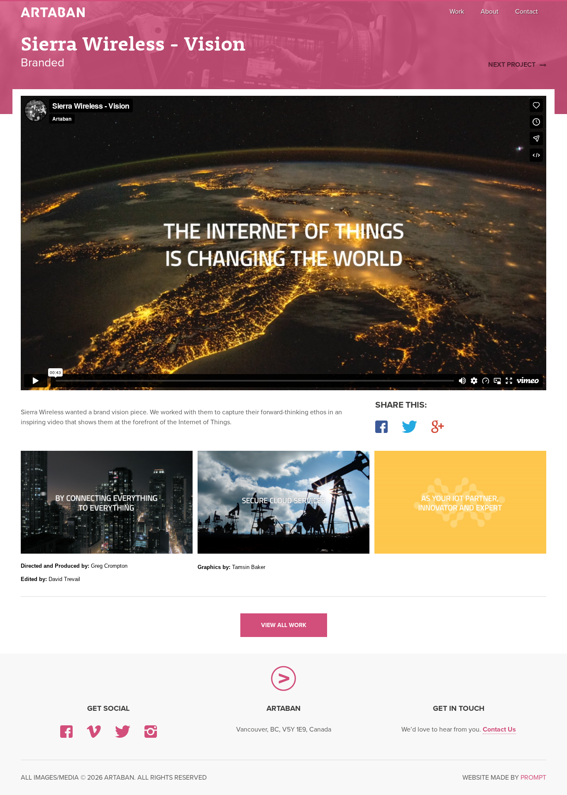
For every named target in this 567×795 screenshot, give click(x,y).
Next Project (511, 65)
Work (457, 11)
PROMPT (533, 777)
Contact (526, 11)
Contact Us (499, 729)
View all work (283, 625)
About (490, 11)
